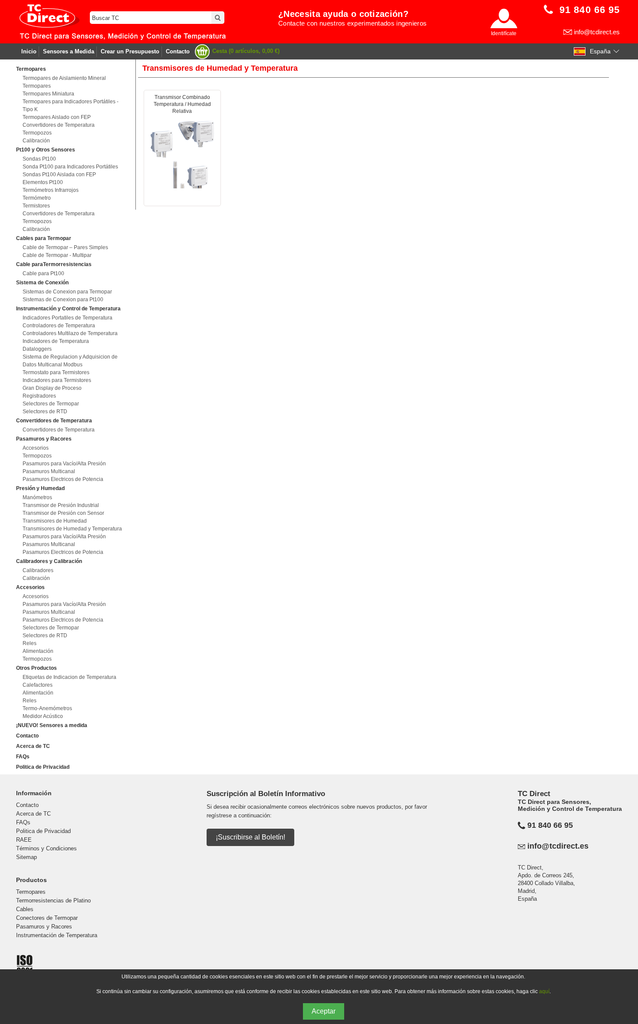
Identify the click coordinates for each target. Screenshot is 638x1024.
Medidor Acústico (43, 716)
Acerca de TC (33, 746)
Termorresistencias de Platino (53, 900)
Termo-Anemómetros (47, 708)
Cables (24, 909)
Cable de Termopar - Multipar (57, 255)
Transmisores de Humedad (55, 521)
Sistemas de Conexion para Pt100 (63, 299)
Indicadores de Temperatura (56, 341)
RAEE (24, 839)
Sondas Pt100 (39, 159)
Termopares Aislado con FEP (57, 117)
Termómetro (37, 198)
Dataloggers (37, 349)
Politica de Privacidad (42, 767)
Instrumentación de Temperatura (56, 935)
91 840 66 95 (550, 825)
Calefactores (38, 685)
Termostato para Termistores (56, 372)
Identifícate (503, 33)
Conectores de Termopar (47, 918)
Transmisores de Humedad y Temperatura (72, 529)
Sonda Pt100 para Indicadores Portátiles (70, 167)
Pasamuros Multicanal (49, 471)
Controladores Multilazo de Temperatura (70, 333)
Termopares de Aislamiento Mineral (64, 78)
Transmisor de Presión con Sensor (63, 513)
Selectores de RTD (45, 411)
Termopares (37, 86)
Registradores (39, 396)
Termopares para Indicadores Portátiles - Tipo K (70, 105)
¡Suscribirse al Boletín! (250, 837)
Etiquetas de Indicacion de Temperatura (69, 677)
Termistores (36, 206)
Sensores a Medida (68, 51)
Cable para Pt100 (43, 273)
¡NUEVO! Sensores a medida (51, 725)
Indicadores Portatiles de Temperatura (67, 318)
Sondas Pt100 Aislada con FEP (59, 174)
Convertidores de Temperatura (59, 125)
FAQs (23, 757)
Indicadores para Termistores (57, 380)
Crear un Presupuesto (130, 51)
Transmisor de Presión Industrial (61, 505)
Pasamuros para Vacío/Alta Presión (64, 464)
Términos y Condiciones (46, 848)
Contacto (178, 51)
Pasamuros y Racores (44, 926)
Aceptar (323, 1011)
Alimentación (38, 651)
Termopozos (37, 133)
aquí (544, 991)
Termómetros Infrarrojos (51, 190)
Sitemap (26, 857)
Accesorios (36, 448)
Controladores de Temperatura (59, 326)
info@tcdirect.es (597, 32)
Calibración (36, 141)
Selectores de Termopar (51, 404)
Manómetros (37, 497)
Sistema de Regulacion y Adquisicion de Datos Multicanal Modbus (70, 361)
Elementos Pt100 (43, 182)
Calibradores (38, 570)
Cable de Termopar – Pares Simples (65, 247)
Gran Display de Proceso (52, 388)
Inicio (28, 51)
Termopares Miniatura (48, 94)
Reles (29, 643)
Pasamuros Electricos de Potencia (63, 479)
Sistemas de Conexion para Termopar (67, 292)
